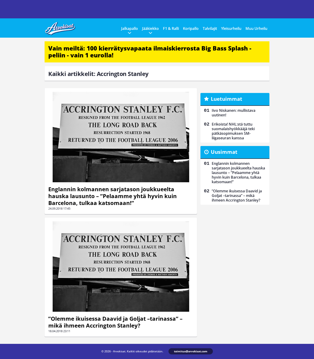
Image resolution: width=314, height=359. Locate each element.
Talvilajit (210, 28)
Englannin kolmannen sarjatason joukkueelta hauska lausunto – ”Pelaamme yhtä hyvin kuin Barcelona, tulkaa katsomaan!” (112, 196)
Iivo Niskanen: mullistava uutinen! (233, 113)
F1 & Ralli (171, 28)
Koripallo (191, 28)
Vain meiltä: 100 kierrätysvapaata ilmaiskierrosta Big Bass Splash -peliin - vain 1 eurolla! (149, 51)
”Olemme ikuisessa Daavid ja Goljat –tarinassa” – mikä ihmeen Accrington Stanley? (115, 322)
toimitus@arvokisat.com (190, 351)
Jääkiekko (150, 28)
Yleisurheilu (231, 28)
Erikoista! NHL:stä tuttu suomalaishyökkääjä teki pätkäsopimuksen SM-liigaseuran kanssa (233, 131)
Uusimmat (224, 151)
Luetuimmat (226, 98)
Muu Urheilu (256, 28)
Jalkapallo (129, 28)
